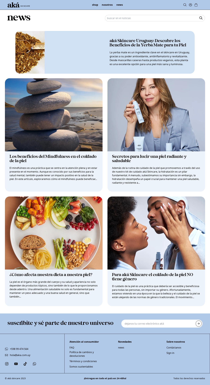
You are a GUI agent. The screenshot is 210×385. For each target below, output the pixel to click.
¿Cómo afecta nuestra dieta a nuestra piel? (51, 274)
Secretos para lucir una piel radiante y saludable (149, 158)
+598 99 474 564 (19, 349)
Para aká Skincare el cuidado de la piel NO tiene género (152, 277)
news (119, 4)
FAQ (71, 347)
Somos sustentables (81, 366)
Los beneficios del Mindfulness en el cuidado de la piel (53, 158)
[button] (196, 4)
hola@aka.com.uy (20, 355)
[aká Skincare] (19, 5)
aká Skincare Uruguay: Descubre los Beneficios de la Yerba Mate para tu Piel (148, 43)
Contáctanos (173, 347)
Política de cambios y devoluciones (81, 354)
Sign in (170, 353)
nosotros (107, 4)
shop (95, 4)
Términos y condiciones (83, 361)
